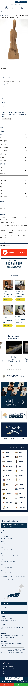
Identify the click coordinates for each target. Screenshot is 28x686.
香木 (1, 177)
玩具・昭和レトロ (5, 180)
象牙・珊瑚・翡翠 (5, 147)
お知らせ (2, 208)
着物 (1, 187)
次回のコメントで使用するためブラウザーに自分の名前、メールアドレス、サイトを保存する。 (14, 114)
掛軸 (1, 167)
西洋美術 (2, 173)
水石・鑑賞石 (3, 150)
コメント (4, 85)
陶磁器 (2, 137)
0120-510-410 (9, 669)
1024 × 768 (12, 15)
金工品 (2, 157)
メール (4, 102)
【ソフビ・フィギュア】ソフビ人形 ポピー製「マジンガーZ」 (13, 236)
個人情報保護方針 (6, 671)
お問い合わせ (5, 673)
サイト (3, 106)
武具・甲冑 (3, 144)
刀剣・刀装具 (3, 141)
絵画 (1, 170)
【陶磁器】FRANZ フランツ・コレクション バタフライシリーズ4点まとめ (13, 231)
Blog (1, 205)
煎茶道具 (2, 190)
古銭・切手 (3, 183)
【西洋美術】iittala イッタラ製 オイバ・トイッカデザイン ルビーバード (13, 218)
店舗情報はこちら (7, 299)
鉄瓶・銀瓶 (3, 160)
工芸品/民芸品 (3, 196)
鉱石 (1, 193)
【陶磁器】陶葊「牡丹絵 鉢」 (8, 222)
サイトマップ (5, 675)
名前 (3, 98)
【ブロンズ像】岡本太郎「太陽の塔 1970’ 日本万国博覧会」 (13, 226)
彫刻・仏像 (3, 154)
